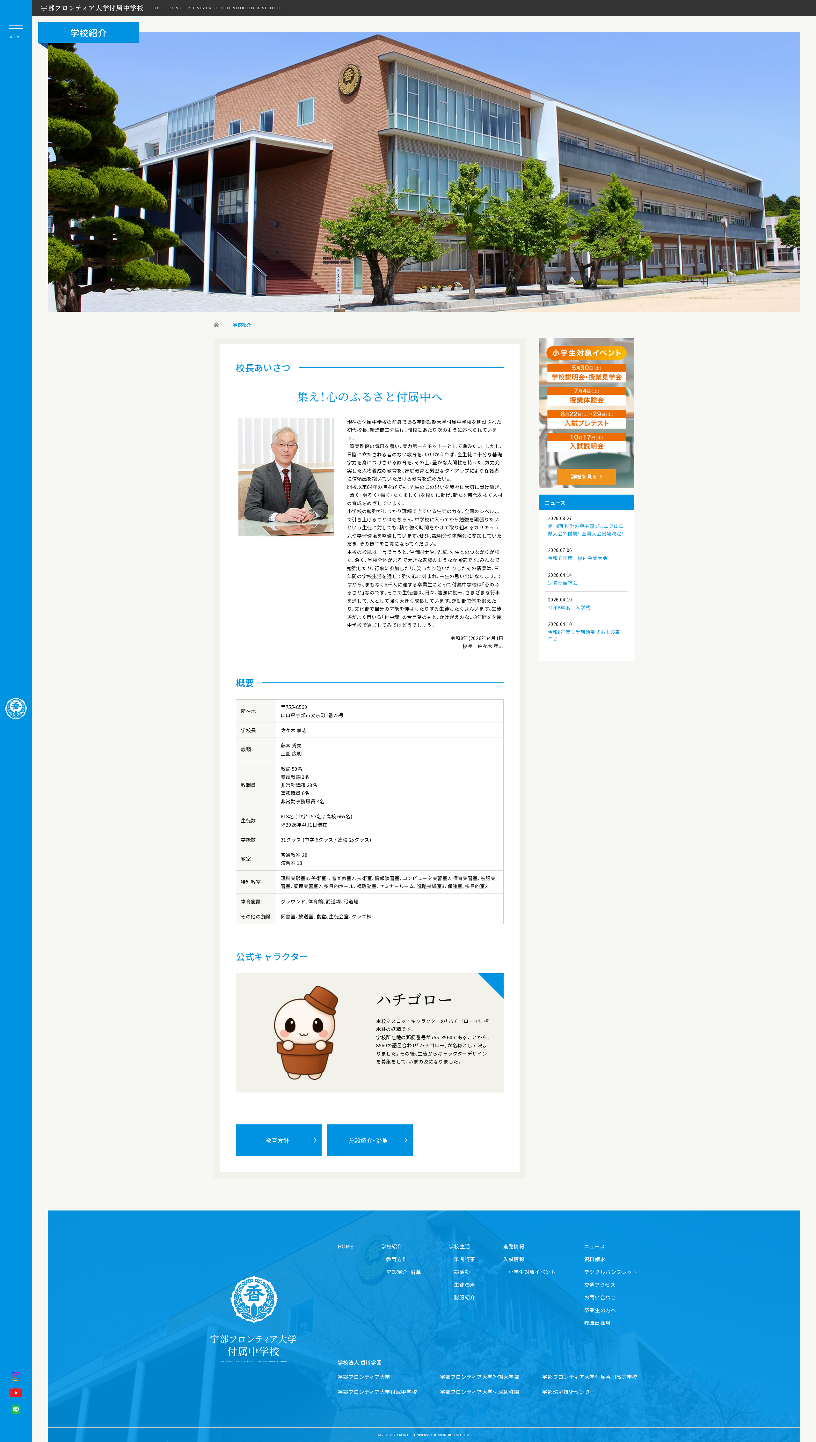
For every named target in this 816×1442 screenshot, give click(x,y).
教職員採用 (597, 1323)
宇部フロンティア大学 (364, 1376)
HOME (345, 1246)
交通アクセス (600, 1284)
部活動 (462, 1272)
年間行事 (464, 1259)
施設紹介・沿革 (368, 1140)
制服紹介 (464, 1297)
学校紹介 (392, 1246)
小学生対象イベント (532, 1272)
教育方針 (277, 1140)
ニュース (594, 1246)
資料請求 (595, 1259)
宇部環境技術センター (568, 1391)
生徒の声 (464, 1284)
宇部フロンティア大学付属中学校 (92, 7)
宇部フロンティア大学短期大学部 (480, 1376)
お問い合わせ (600, 1297)
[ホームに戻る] (16, 708)
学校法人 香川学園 (360, 1362)
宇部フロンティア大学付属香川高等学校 (590, 1376)
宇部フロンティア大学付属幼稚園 (480, 1391)
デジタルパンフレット (611, 1272)
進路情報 (514, 1246)
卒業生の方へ (600, 1310)
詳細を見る (584, 476)
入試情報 (514, 1259)
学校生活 (459, 1246)
